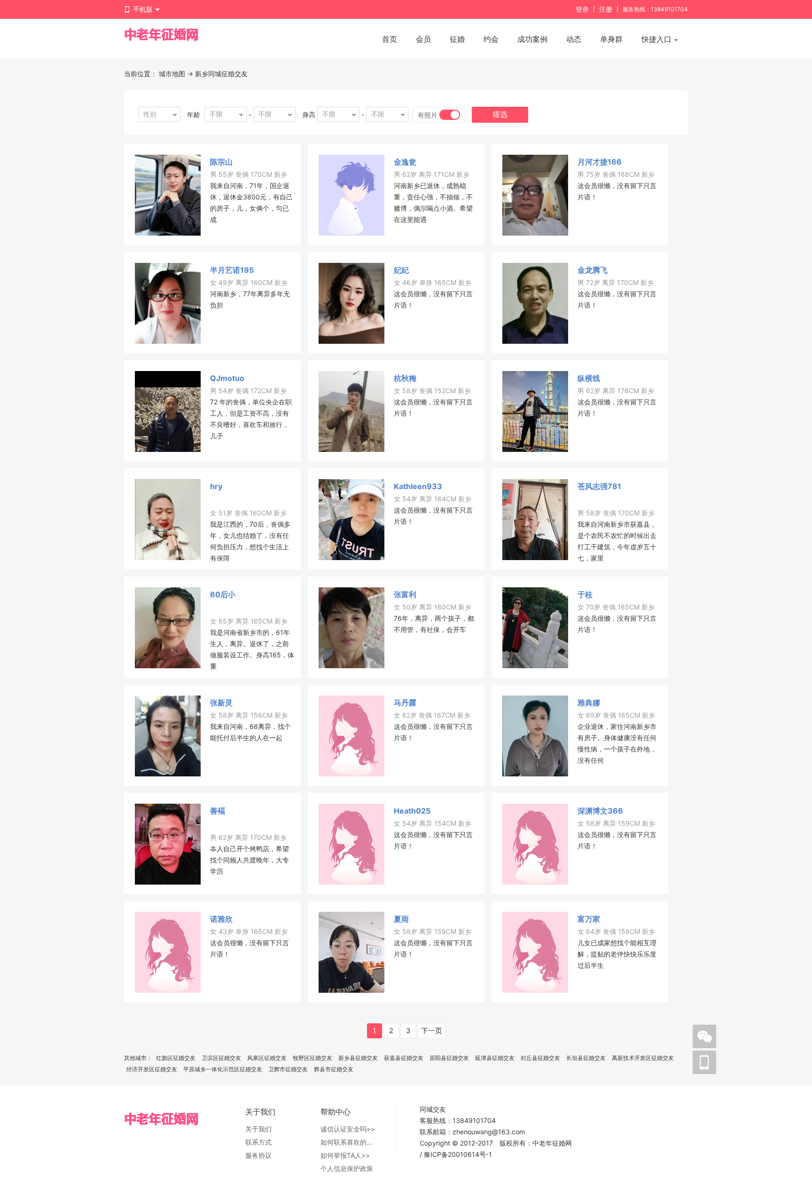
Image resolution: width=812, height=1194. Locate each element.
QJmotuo (227, 378)
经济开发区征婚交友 (151, 1069)
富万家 (589, 919)
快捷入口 (657, 39)
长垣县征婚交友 (586, 1057)
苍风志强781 (599, 486)
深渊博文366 (600, 810)
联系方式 (258, 1142)
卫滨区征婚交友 (221, 1057)
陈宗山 (221, 161)
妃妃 (401, 270)
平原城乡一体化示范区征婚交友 (222, 1069)
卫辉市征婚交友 (288, 1069)
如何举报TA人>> (345, 1155)
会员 (423, 39)
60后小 (222, 594)
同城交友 (433, 1109)
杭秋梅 (405, 378)
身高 (308, 115)
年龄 (193, 115)
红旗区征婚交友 (175, 1057)
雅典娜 (589, 702)
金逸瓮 (405, 161)
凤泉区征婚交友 (267, 1057)
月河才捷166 (600, 161)
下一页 (431, 1030)
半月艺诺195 (232, 270)
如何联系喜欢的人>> (348, 1142)
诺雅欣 (221, 919)
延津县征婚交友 (495, 1057)
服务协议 (258, 1155)
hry (216, 486)
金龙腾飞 (593, 270)
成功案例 (532, 39)
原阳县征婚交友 (449, 1057)
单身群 (611, 39)
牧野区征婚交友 (312, 1057)
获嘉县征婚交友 (403, 1057)
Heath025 (412, 810)
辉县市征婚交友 (333, 1069)
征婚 (457, 39)
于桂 (585, 594)
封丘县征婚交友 (540, 1057)
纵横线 (589, 378)
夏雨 (401, 919)
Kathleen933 (418, 486)
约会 (491, 39)
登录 (582, 9)
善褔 (217, 810)
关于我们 (258, 1129)
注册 (605, 9)
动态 (573, 39)
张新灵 (221, 702)
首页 (389, 39)
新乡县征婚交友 (358, 1057)
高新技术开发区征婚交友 (643, 1057)
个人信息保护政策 (346, 1168)
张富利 (405, 594)
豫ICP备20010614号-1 (458, 1154)
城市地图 (172, 74)
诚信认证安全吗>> (347, 1129)
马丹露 (405, 702)
